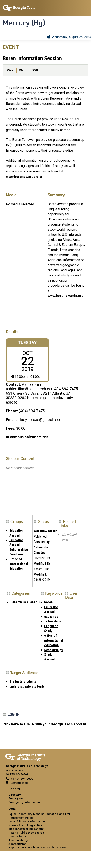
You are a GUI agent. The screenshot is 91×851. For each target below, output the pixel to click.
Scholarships (53, 650)
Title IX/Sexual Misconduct (26, 828)
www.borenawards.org (24, 177)
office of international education (53, 640)
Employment (16, 798)
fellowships (52, 621)
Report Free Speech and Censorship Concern (38, 847)
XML (22, 70)
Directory (14, 794)
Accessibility (17, 836)
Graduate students (22, 682)
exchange (51, 617)
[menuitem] (45, 796)
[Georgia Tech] (25, 756)
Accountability (18, 840)
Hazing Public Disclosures (26, 832)
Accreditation (17, 843)
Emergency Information (24, 802)
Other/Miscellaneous (26, 602)
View (10, 70)
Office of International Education (18, 564)
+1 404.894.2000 (22, 778)
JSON (34, 70)
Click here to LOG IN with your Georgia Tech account (44, 724)
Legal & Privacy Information (26, 821)
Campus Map (19, 782)
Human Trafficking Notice (25, 825)
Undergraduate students (27, 686)
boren (48, 602)
